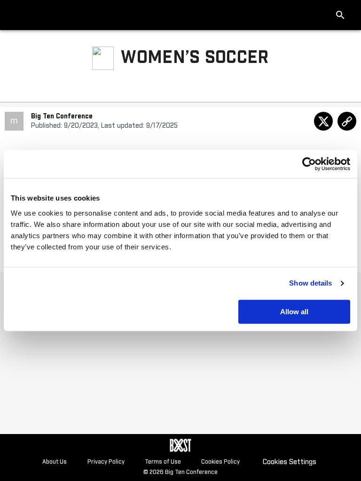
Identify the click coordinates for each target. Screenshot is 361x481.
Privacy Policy (106, 462)
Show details (310, 283)
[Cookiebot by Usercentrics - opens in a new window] (309, 164)
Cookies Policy (220, 462)
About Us (54, 462)
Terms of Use (163, 462)
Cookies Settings (289, 461)
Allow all (294, 312)
